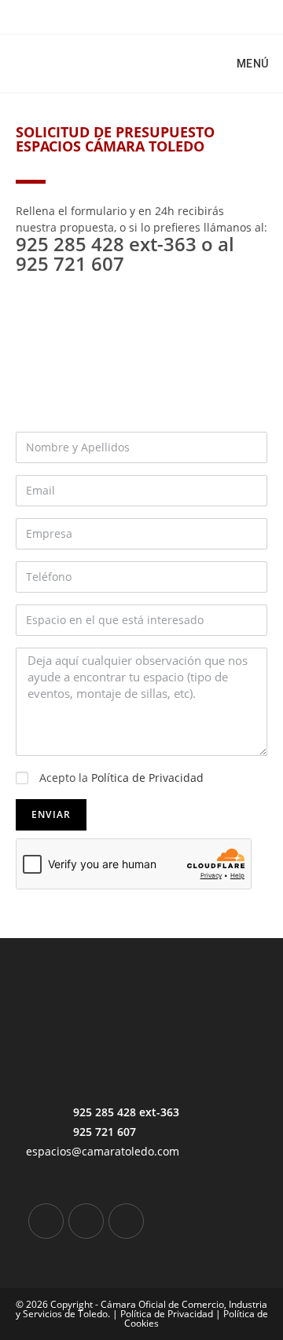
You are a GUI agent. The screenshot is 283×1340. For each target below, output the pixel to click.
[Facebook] (46, 1221)
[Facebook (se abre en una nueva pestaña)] (117, 15)
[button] (31, 357)
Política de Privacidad (147, 777)
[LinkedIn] (86, 1221)
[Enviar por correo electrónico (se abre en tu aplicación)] (168, 15)
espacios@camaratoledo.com (102, 1151)
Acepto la (121, 777)
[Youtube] (126, 1221)
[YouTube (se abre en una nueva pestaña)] (153, 15)
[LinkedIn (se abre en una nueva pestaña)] (135, 15)
